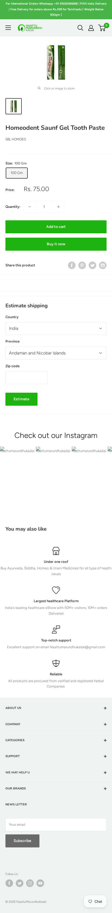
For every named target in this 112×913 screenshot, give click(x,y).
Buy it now (56, 244)
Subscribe (22, 840)
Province (12, 341)
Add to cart (56, 226)
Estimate (21, 399)
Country (11, 317)
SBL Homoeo (15, 139)
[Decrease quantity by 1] (29, 206)
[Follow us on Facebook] (9, 883)
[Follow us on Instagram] (30, 883)
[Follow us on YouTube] (40, 883)
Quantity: (12, 207)
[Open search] (80, 28)
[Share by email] (103, 265)
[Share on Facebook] (72, 265)
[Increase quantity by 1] (58, 206)
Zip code (12, 366)
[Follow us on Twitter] (19, 883)
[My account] (91, 28)
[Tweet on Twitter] (92, 265)
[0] (102, 28)
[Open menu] (8, 27)
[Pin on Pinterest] (82, 265)
